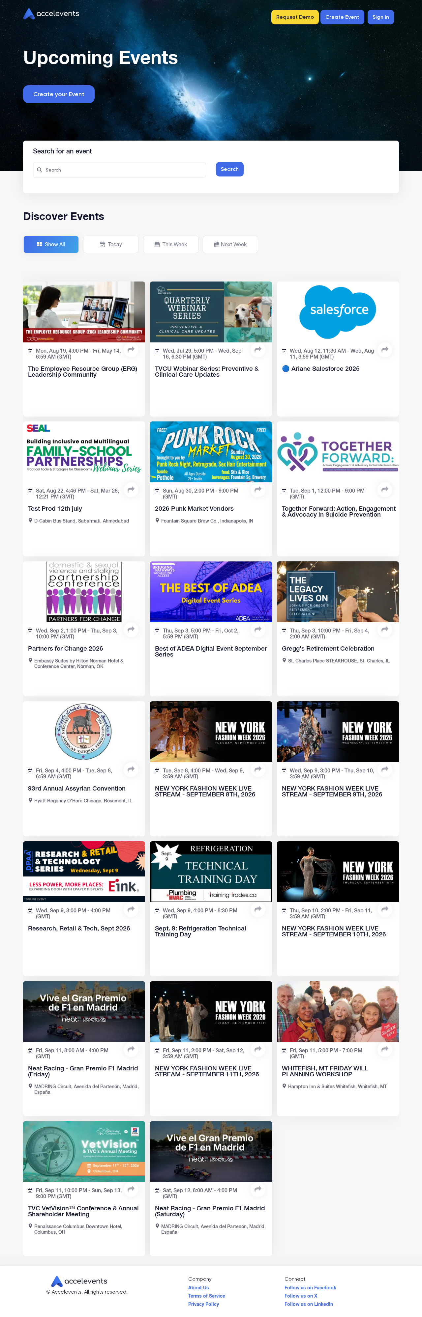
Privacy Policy (203, 1302)
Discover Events (63, 216)
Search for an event (62, 150)
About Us (198, 1286)
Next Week (234, 244)
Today (114, 244)
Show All (54, 244)
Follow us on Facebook (310, 1286)
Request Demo (295, 17)
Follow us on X (301, 1294)
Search (230, 169)
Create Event (342, 17)
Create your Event (58, 94)
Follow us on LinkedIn (309, 1302)
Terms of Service (206, 1294)
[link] (131, 349)
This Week (174, 244)
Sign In (381, 17)
